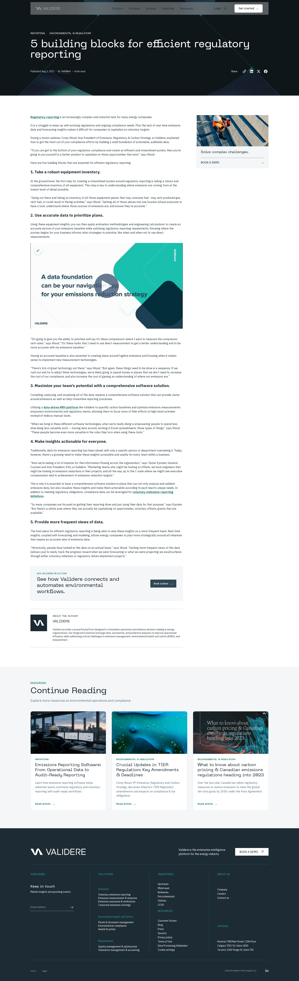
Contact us (223, 897)
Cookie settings (166, 949)
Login (217, 8)
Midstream (163, 888)
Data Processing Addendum (173, 945)
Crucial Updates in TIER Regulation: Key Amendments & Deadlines (147, 770)
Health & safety (107, 929)
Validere (66, 71)
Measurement (105, 941)
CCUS (161, 904)
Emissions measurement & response (117, 898)
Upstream (163, 884)
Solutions (134, 8)
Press (161, 929)
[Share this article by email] (244, 71)
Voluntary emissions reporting (114, 894)
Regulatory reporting (44, 117)
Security (162, 933)
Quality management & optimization (117, 946)
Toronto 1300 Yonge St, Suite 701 (235, 949)
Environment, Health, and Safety (115, 916)
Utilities (162, 900)
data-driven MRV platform (60, 407)
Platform (117, 8)
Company (222, 889)
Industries (168, 8)
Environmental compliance (112, 925)
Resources (186, 8)
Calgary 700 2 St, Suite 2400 (232, 945)
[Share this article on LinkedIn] (251, 71)
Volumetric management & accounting (119, 950)
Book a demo (248, 852)
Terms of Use (165, 941)
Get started (249, 8)
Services (151, 8)
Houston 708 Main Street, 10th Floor (236, 941)
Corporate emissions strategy (114, 905)
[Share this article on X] (258, 71)
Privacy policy (165, 937)
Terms (33, 971)
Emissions (103, 889)
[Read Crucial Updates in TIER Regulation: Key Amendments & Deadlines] (149, 732)
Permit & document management (116, 922)
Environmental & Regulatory (70, 33)
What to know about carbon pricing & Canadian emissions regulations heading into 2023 (231, 770)
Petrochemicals (166, 896)
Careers (221, 893)
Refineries (163, 892)
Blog (160, 924)
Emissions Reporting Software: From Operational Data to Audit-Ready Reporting (68, 770)
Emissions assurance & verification (116, 901)
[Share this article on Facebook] (266, 71)
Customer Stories (167, 920)
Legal (44, 971)
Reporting (38, 33)
